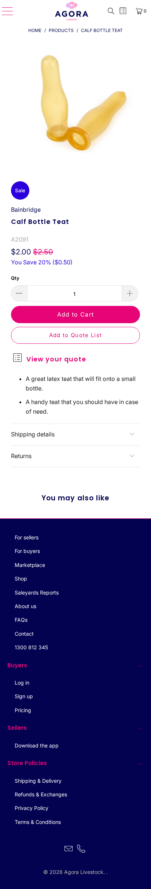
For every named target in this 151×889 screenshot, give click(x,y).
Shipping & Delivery (38, 781)
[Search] (111, 11)
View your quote (56, 359)
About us (25, 606)
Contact (24, 634)
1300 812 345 (31, 647)
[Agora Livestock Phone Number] (81, 849)
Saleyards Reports (37, 592)
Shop (21, 578)
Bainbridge (26, 209)
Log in (22, 682)
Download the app (37, 745)
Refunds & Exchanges (41, 794)
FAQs (21, 620)
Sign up (24, 696)
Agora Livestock (83, 872)
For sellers (26, 537)
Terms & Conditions (38, 822)
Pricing (23, 710)
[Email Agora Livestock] (68, 849)
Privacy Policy (31, 808)
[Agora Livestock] (72, 11)
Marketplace (30, 565)
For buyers (27, 551)
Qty (15, 278)
